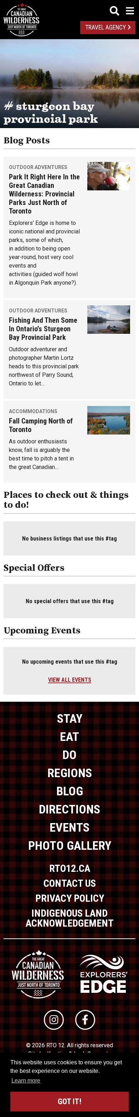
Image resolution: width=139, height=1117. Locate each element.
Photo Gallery (69, 845)
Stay (69, 718)
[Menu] (122, 11)
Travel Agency (105, 27)
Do (69, 755)
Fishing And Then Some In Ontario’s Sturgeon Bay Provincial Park (43, 329)
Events (69, 827)
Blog (69, 791)
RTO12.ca (69, 868)
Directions (69, 809)
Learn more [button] (25, 1081)
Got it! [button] (69, 1101)
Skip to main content (70, 9)
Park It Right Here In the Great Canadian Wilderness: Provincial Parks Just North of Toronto (44, 194)
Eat (69, 736)
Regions (69, 773)
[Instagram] (54, 1020)
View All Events (69, 679)
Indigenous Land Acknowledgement (70, 918)
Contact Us (69, 883)
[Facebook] (85, 1020)
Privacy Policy (69, 898)
